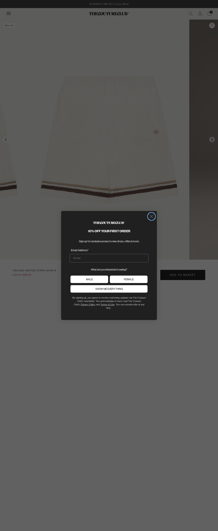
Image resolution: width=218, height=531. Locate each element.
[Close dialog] (151, 216)
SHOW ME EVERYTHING (109, 288)
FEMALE (129, 279)
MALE (89, 279)
